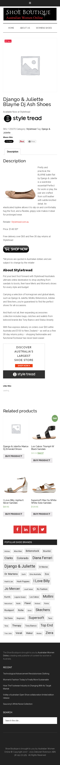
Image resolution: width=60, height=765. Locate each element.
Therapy (16, 625)
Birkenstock (32, 551)
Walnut (29, 633)
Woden (39, 633)
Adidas (7, 551)
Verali (19, 633)
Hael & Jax (8, 582)
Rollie (21, 610)
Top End (47, 625)
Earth (24, 574)
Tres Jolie (8, 633)
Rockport (9, 610)
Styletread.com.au (20, 222)
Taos (50, 618)
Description (12, 151)
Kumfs (7, 597)
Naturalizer (8, 603)
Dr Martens (11, 574)
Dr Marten (43, 567)
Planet (27, 603)
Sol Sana (8, 618)
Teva (6, 626)
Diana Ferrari (42, 558)
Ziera (49, 633)
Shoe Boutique (30, 14)
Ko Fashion (42, 589)
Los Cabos (34, 597)
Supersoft (36, 618)
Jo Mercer (12, 589)
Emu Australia (35, 574)
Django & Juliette (19, 566)
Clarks (8, 558)
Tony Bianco (31, 626)
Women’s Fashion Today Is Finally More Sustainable (26, 680)
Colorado (22, 558)
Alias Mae (18, 551)
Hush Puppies (23, 581)
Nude (18, 603)
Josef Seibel (28, 589)
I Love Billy (41, 581)
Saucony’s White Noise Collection (18, 704)
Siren (30, 610)
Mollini (48, 596)
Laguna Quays (20, 597)
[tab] (13, 152)
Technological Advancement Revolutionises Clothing (26, 674)
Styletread (31, 129)
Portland (37, 603)
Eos (47, 574)
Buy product (13, 456)
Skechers (43, 610)
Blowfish (47, 551)
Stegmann (21, 618)
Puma (46, 603)
